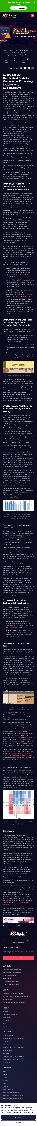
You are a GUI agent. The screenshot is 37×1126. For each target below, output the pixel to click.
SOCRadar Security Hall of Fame (13, 1098)
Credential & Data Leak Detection (13, 993)
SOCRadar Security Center (11, 1092)
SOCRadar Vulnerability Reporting (13, 1095)
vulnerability (7, 900)
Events (5, 1074)
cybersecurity (18, 109)
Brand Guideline (8, 1089)
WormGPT (11, 743)
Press (4, 1083)
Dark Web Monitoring (9, 975)
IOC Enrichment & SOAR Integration (14, 1002)
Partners (5, 1080)
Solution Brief (7, 1020)
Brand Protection (8, 978)
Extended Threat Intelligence (12, 969)
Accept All (18, 1117)
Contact (5, 1086)
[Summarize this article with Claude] (25, 68)
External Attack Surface (10, 1059)
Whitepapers (7, 1017)
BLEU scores (24, 564)
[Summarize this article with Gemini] (28, 68)
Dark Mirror (6, 1062)
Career (5, 1077)
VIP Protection (7, 999)
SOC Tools (6, 1053)
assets (23, 900)
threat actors (29, 725)
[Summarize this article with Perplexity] (32, 68)
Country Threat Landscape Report (13, 1056)
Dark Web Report (8, 1035)
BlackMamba (26, 739)
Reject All (18, 1123)
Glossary (5, 1026)
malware (12, 625)
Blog (4, 1023)
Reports (5, 1011)
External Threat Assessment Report (14, 1047)
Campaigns (6, 1041)
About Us (6, 1071)
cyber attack (20, 294)
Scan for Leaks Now (18, 8)
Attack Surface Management (12, 972)
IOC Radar (6, 1044)
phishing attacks (23, 733)
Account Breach (8, 1050)
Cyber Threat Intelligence (11, 981)
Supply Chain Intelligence (11, 984)
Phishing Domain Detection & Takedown (15, 996)
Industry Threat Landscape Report (13, 1038)
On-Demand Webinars (10, 1014)
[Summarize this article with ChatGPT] (21, 68)
